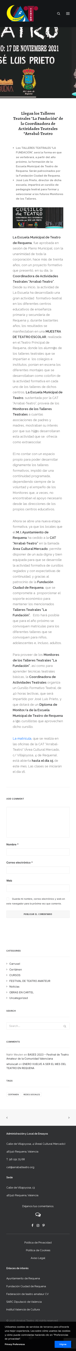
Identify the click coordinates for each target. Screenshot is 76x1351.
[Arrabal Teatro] (22, 13)
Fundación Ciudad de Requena (26, 1286)
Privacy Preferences (15, 1344)
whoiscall (12, 1064)
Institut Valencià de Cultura (23, 1309)
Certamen (13, 1094)
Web (9, 880)
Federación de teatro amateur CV (27, 1294)
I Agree (62, 1344)
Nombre (12, 844)
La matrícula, (22, 738)
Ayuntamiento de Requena (23, 1278)
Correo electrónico (19, 862)
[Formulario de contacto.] (38, 1215)
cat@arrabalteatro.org (20, 1167)
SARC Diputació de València (24, 1301)
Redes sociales (32, 1094)
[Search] (57, 13)
